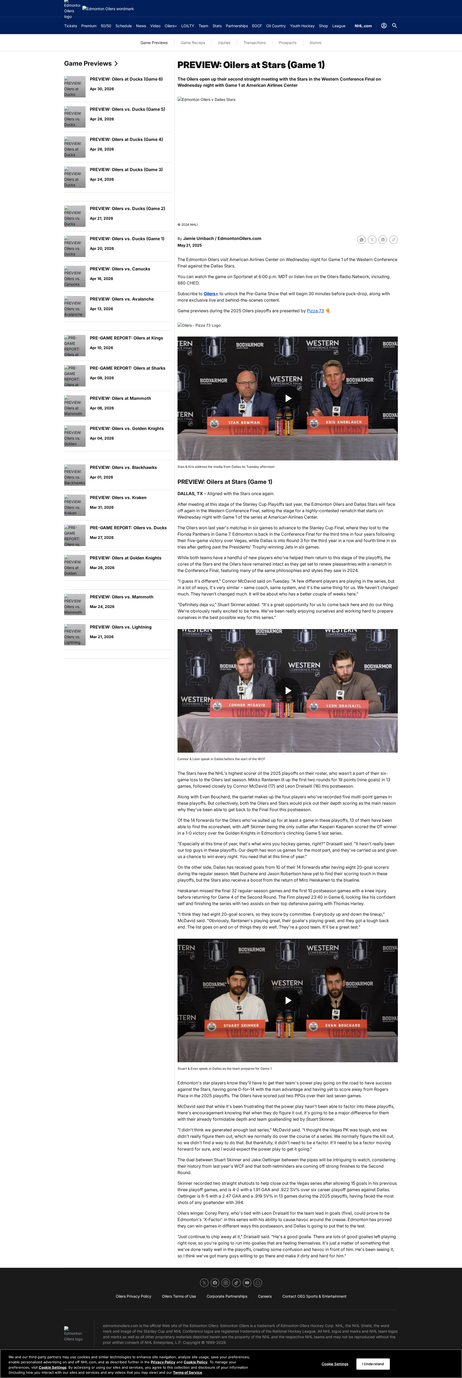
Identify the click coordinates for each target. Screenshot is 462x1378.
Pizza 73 (315, 310)
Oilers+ (211, 293)
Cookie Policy (195, 1362)
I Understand (373, 1364)
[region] (231, 1363)
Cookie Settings (52, 1367)
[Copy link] (393, 239)
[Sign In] (384, 25)
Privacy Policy (163, 1362)
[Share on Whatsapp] (361, 239)
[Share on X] (372, 239)
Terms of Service (187, 1372)
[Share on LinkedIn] (383, 239)
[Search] (394, 25)
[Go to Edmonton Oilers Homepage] (108, 8)
